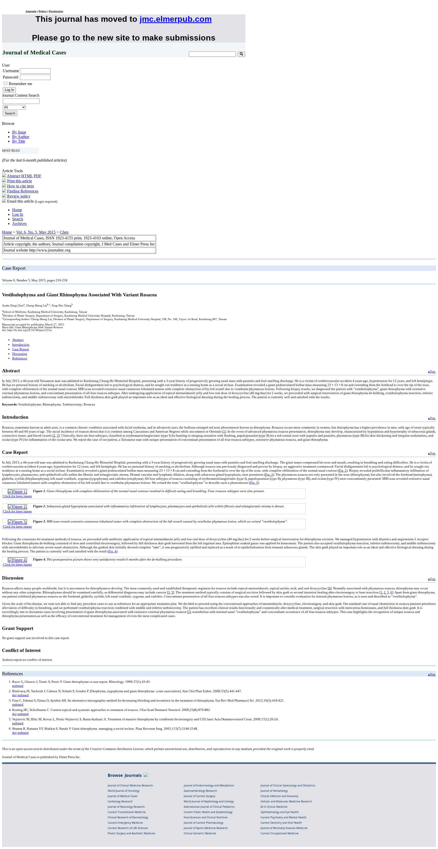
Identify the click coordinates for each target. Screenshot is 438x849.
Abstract (13, 176)
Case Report (20, 349)
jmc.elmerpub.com (176, 19)
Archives (19, 223)
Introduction (20, 344)
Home (17, 210)
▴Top (432, 371)
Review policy (18, 196)
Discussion (19, 354)
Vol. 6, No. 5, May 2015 (36, 232)
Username (11, 71)
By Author (20, 136)
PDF (37, 176)
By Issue (19, 132)
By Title (18, 141)
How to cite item (20, 186)
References (19, 358)
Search (17, 219)
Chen (64, 232)
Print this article (19, 181)
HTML (27, 176)
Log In (17, 214)
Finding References (22, 191)
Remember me (20, 84)
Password (10, 77)
